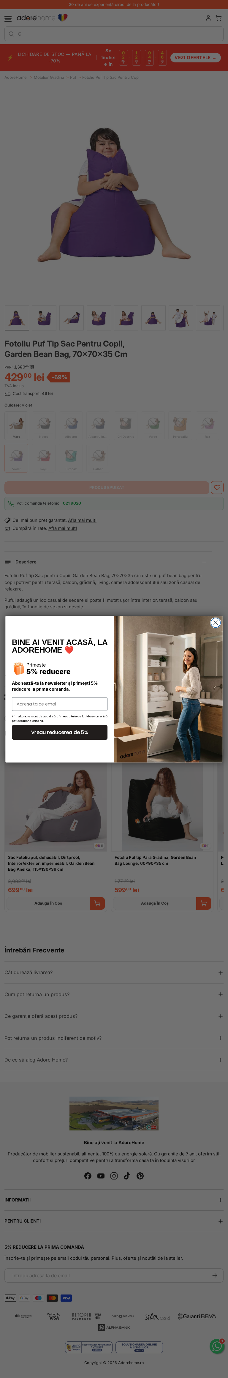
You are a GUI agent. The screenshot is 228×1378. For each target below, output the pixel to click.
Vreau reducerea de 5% (59, 732)
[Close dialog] (215, 622)
